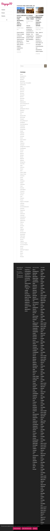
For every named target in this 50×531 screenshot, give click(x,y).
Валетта (22, 91)
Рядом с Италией (24, 201)
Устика (21, 230)
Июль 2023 (43, 324)
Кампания (22, 127)
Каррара (22, 132)
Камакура (22, 126)
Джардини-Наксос (24, 108)
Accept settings (17, 528)
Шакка (21, 246)
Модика (22, 160)
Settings (35, 528)
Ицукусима (23, 115)
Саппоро (22, 208)
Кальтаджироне (24, 124)
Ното (21, 170)
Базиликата (23, 84)
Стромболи (23, 217)
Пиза (21, 186)
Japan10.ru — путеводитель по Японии (28, 276)
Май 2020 (43, 416)
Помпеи (22, 187)
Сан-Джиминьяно (24, 206)
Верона (22, 100)
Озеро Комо (23, 174)
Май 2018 (43, 479)
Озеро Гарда (23, 172)
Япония (22, 256)
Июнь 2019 (43, 447)
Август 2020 (43, 410)
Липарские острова (25, 146)
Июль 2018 (43, 476)
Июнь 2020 (43, 414)
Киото (21, 138)
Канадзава (22, 129)
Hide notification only (26, 528)
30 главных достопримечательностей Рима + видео (34, 17)
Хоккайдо (22, 237)
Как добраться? (24, 120)
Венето (22, 96)
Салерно (22, 205)
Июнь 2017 (43, 510)
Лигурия (22, 144)
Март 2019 (43, 453)
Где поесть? (23, 105)
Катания (22, 136)
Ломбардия (23, 148)
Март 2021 (43, 391)
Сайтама (22, 203)
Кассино (22, 134)
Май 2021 (43, 386)
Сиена (21, 212)
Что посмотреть (24, 244)
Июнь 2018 (43, 477)
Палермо (22, 181)
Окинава (22, 175)
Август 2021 (43, 383)
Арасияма (22, 81)
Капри (21, 131)
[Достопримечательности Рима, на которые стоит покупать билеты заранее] (39, 10)
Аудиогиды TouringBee (25, 83)
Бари (21, 86)
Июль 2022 (43, 357)
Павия (21, 179)
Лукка (21, 151)
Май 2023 (43, 328)
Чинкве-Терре (23, 243)
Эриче (21, 253)
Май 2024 (43, 299)
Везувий (22, 95)
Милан (21, 157)
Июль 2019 (43, 445)
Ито (21, 114)
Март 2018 (43, 484)
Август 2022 (43, 355)
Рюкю (21, 200)
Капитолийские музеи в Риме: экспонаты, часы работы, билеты (21, 20)
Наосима (22, 163)
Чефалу (22, 241)
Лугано (22, 150)
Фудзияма (22, 234)
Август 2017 (43, 507)
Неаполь (22, 167)
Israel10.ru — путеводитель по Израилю (28, 271)
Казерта (22, 119)
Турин (21, 227)
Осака (21, 177)
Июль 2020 (43, 412)
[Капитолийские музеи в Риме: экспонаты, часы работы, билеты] (21, 10)
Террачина (22, 220)
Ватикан (37, 27)
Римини (22, 198)
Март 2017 (43, 517)
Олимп (26, 292)
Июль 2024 (43, 297)
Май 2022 (43, 360)
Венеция (22, 98)
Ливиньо (22, 143)
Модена (22, 158)
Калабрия (22, 122)
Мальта (22, 153)
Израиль (22, 110)
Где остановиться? (24, 103)
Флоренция (23, 232)
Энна (21, 251)
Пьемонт (22, 191)
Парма (21, 182)
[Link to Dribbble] (6, 19)
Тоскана (22, 225)
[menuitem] (6, 9)
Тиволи (22, 222)
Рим (18, 29)
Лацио (22, 27)
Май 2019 (43, 448)
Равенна (22, 193)
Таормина (22, 218)
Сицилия (22, 215)
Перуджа (22, 184)
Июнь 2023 (43, 326)
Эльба (21, 248)
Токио (21, 224)
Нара (21, 165)
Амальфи (22, 77)
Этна (21, 255)
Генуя (21, 107)
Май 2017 (43, 512)
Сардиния (22, 210)
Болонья (22, 89)
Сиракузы (22, 213)
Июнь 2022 (43, 359)
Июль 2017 (43, 508)
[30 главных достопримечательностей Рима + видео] (30, 10)
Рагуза (21, 194)
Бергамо (22, 88)
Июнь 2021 (43, 385)
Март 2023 (43, 333)
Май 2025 (43, 276)
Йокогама (22, 117)
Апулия (22, 79)
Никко (21, 169)
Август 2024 (43, 295)
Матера (22, 155)
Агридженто (23, 76)
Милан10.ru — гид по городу (27, 288)
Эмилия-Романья (24, 249)
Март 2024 (43, 300)
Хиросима (22, 236)
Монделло (22, 162)
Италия (18, 27)
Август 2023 (43, 323)
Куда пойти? (23, 139)
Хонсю (21, 239)
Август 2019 (43, 443)
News (21, 74)
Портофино (23, 189)
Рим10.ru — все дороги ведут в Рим (28, 295)
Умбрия (22, 229)
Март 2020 (43, 421)
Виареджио (23, 102)
